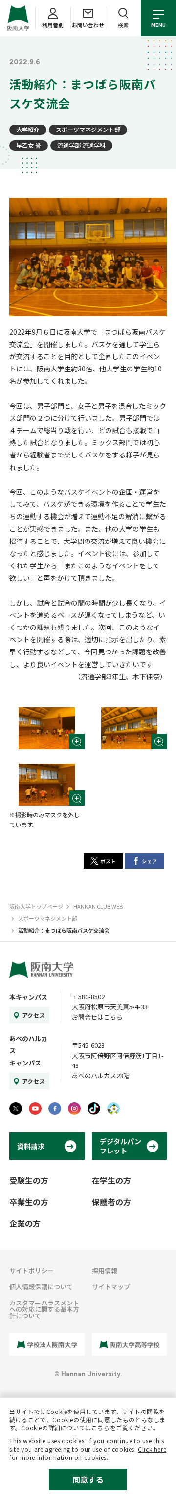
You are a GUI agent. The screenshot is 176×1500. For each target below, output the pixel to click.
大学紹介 (28, 129)
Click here (152, 1449)
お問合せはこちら (97, 1017)
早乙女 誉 (28, 145)
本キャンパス (28, 996)
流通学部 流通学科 (81, 145)
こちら (100, 1427)
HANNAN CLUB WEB (98, 906)
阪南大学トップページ (36, 906)
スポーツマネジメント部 (88, 129)
